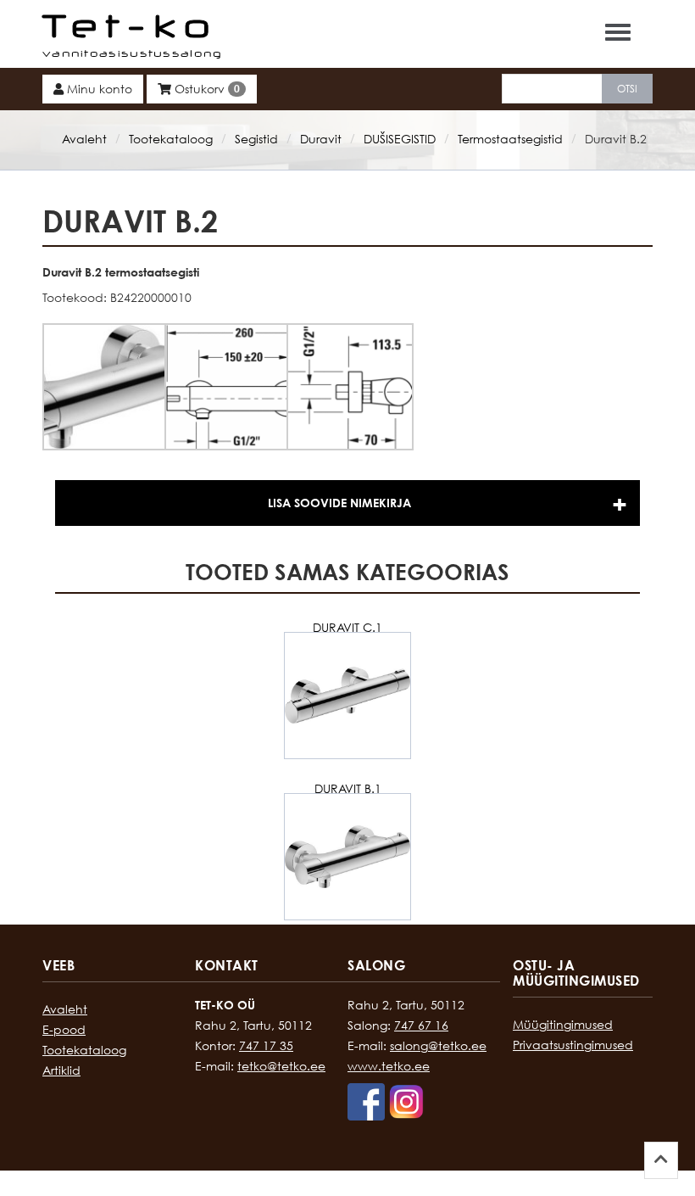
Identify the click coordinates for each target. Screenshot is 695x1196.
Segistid (256, 138)
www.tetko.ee (389, 1066)
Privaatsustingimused (573, 1044)
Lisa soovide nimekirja (339, 502)
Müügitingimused (563, 1024)
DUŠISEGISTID (400, 138)
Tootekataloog (171, 138)
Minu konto (98, 88)
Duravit (321, 138)
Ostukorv (205, 88)
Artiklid (61, 1070)
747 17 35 (266, 1045)
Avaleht (84, 138)
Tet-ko (130, 25)
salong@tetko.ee (438, 1045)
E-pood (64, 1029)
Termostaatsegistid (510, 138)
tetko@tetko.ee (281, 1066)
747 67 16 (421, 1025)
